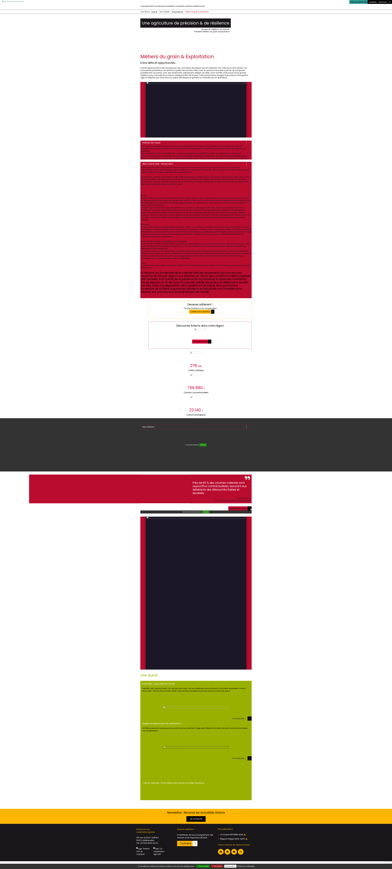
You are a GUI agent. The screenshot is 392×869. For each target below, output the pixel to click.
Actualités (195, 6)
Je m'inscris (196, 818)
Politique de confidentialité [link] (245, 866)
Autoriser (203, 445)
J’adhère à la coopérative (200, 312)
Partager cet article (238, 508)
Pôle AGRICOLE (177, 12)
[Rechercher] (389, 2)
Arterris (154, 12)
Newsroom (383, 2)
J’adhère (185, 843)
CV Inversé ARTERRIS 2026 (231, 834)
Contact (202, 6)
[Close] (141, 8)
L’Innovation (157, 6)
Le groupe (144, 6)
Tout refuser (217, 866)
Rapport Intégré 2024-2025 (232, 839)
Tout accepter (204, 866)
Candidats (372, 2)
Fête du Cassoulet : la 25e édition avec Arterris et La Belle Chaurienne (173, 783)
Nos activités (167, 6)
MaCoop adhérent (357, 2)
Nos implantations (200, 341)
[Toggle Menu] (141, 2)
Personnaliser (230, 866)
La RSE (150, 6)
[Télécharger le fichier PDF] (245, 834)
